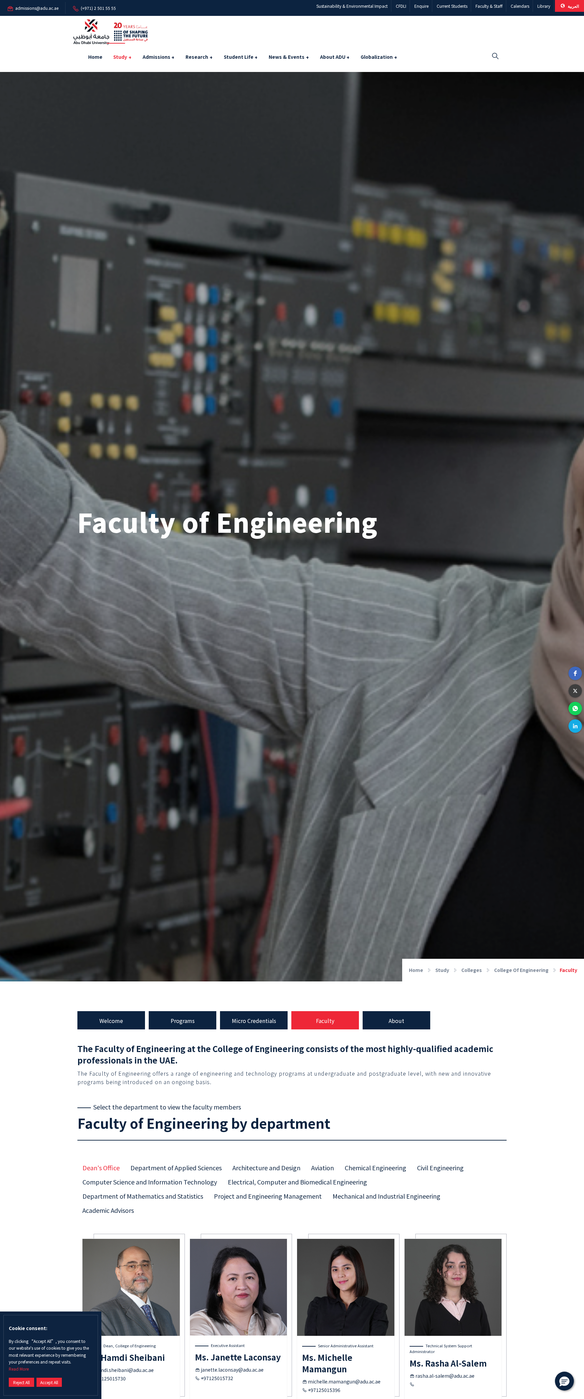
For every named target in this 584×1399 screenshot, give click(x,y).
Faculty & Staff (489, 6)
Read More (19, 1369)
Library (543, 6)
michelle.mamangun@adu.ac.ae (344, 1381)
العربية (573, 6)
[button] (575, 673)
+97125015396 (324, 1389)
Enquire (421, 6)
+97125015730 (109, 1378)
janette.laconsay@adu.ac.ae (232, 1369)
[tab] (101, 1167)
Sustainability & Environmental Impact (352, 6)
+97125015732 (217, 1378)
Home (95, 56)
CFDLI (401, 6)
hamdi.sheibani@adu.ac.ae (123, 1370)
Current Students (452, 6)
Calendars (520, 6)
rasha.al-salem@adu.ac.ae (444, 1375)
